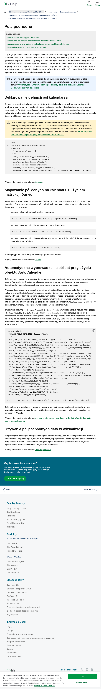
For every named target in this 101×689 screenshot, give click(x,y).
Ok (83, 677)
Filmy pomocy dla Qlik (16, 508)
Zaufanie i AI (12, 596)
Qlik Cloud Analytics (15, 561)
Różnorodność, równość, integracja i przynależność (30, 638)
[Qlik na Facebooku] (92, 670)
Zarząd (10, 630)
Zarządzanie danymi (68, 12)
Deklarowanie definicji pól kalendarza (23, 37)
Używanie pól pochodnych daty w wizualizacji (26, 47)
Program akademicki (16, 641)
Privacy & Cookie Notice (44, 686)
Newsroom (12, 653)
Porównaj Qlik (13, 603)
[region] (50, 680)
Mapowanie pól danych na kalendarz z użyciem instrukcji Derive (34, 41)
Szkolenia (11, 516)
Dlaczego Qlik (13, 585)
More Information (82, 682)
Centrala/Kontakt (14, 656)
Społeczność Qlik (68, 669)
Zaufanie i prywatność (17, 592)
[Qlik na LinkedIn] (87, 670)
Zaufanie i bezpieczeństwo (19, 589)
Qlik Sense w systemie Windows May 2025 (26, 12)
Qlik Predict (12, 569)
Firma (9, 627)
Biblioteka (11, 527)
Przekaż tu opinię (15, 478)
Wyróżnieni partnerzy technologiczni (23, 607)
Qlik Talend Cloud (14, 547)
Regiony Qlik (12, 614)
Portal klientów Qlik (15, 523)
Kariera (10, 649)
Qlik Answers (12, 565)
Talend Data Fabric (15, 551)
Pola (53, 18)
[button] (94, 330)
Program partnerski (15, 645)
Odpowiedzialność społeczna (20, 634)
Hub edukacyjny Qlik (16, 519)
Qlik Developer (13, 512)
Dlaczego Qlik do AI (15, 600)
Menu (97, 5)
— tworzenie (52, 12)
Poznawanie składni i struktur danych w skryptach (29, 18)
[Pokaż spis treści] (5, 11)
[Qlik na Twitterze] (82, 670)
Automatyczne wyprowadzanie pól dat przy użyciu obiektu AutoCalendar (38, 44)
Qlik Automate (13, 572)
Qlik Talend (12, 543)
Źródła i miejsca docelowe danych (22, 611)
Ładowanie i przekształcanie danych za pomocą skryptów (32, 15)
